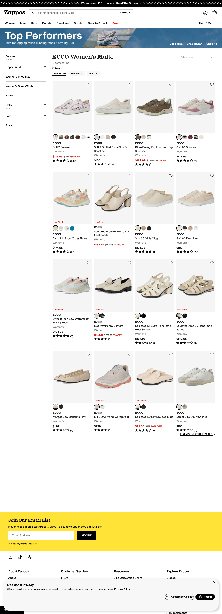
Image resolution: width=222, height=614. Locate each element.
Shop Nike (176, 43)
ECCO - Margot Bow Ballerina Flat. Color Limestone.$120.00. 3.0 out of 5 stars (72, 391)
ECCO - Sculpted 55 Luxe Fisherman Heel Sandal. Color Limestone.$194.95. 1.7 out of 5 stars (154, 302)
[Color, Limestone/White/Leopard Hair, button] (184, 137)
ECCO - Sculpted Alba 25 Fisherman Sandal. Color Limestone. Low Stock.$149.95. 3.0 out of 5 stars (196, 302)
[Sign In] (205, 12)
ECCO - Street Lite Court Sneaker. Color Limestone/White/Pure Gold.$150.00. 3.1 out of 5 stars (196, 391)
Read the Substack (128, 3)
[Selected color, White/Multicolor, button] (55, 137)
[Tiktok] (20, 557)
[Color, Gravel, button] (143, 137)
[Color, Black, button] (113, 137)
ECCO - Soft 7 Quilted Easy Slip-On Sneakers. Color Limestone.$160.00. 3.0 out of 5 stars (113, 124)
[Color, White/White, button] (83, 137)
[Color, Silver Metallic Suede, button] (72, 137)
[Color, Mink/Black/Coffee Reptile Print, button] (77, 137)
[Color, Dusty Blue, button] (102, 137)
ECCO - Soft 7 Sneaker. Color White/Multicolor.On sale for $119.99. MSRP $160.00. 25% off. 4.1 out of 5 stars (72, 124)
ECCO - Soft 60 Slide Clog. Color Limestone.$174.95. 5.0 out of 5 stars (154, 213)
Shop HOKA (194, 43)
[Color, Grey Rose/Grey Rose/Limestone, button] (184, 407)
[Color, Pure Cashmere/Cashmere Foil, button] (108, 137)
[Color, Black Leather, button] (102, 315)
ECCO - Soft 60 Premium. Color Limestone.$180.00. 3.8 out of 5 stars (196, 213)
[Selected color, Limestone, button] (97, 137)
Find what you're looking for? (196, 433)
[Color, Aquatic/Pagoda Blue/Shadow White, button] (72, 228)
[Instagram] (10, 557)
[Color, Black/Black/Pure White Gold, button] (196, 137)
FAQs (64, 577)
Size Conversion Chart (128, 577)
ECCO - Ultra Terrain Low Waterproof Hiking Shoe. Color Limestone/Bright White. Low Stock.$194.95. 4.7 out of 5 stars (72, 302)
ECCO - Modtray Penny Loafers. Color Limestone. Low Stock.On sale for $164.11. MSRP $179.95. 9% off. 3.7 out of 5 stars (113, 302)
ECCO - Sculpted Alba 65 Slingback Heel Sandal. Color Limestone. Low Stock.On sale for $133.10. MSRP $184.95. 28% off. (113, 213)
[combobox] (73, 12)
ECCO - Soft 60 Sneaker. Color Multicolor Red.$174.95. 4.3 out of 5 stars (196, 124)
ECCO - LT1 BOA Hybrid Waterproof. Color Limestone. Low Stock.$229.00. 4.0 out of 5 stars (113, 391)
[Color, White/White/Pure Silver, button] (201, 137)
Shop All (211, 43)
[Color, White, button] (196, 228)
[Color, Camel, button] (66, 137)
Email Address (21, 535)
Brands (171, 577)
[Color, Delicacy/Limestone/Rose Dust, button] (61, 228)
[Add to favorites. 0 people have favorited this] (88, 84)
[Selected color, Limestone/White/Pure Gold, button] (179, 407)
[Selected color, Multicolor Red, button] (179, 137)
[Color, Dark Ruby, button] (190, 137)
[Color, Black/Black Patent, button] (143, 407)
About (12, 577)
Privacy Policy (122, 589)
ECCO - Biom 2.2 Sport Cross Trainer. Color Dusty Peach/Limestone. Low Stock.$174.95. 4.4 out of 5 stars (72, 213)
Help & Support (209, 23)
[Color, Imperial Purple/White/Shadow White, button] (66, 228)
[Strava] (30, 557)
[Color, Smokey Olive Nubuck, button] (61, 137)
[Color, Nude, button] (143, 228)
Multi (91, 73)
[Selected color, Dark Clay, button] (138, 137)
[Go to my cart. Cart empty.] (214, 12)
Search (125, 12)
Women (75, 73)
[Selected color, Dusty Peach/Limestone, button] (55, 228)
